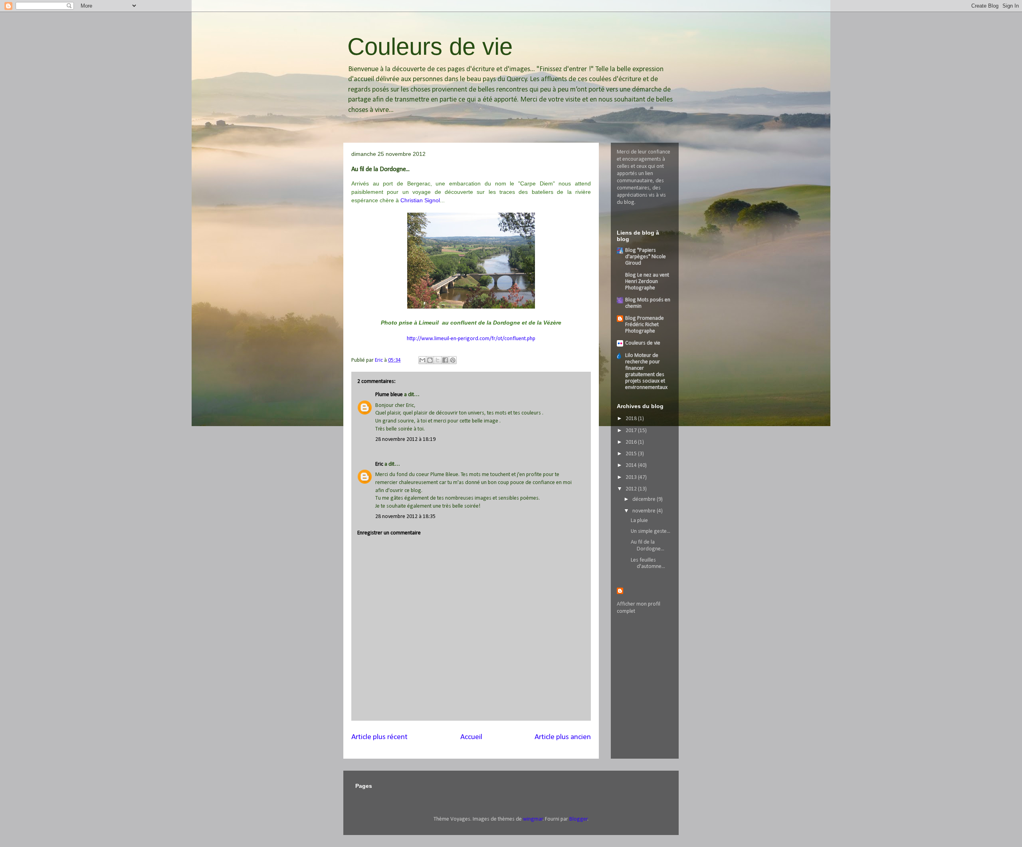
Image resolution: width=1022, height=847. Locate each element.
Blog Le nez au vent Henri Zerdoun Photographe (647, 281)
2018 (632, 419)
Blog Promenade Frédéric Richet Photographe (644, 324)
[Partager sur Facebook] (445, 360)
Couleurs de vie (430, 46)
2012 (632, 489)
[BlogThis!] (430, 360)
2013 (632, 477)
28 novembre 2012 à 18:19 (405, 439)
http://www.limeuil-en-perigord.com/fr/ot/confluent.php (471, 339)
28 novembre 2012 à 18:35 (405, 517)
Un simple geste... (650, 531)
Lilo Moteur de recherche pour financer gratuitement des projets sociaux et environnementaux (646, 372)
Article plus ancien (563, 737)
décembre (644, 499)
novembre (644, 511)
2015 (632, 454)
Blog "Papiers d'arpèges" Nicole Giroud (645, 256)
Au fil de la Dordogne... (647, 545)
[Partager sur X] (438, 360)
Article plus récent (379, 737)
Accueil (471, 737)
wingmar (533, 819)
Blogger (578, 819)
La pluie (639, 521)
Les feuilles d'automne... (648, 563)
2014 (632, 465)
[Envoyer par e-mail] (422, 360)
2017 (632, 431)
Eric (379, 464)
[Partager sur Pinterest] (453, 360)
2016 (632, 442)
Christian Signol (420, 200)
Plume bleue (389, 395)
